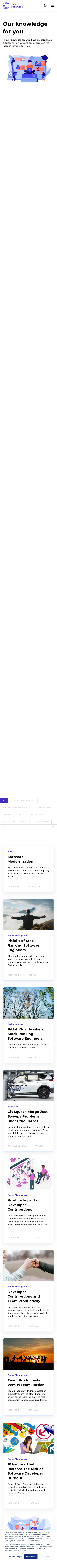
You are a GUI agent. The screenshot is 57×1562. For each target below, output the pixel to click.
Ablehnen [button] (45, 1556)
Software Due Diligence (15, 807)
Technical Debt (43, 807)
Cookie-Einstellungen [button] (14, 1556)
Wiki (21, 815)
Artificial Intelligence (15, 822)
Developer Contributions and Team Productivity (24, 1296)
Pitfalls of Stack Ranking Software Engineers (23, 945)
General (7, 815)
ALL (4, 800)
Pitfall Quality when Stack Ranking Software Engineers (25, 1033)
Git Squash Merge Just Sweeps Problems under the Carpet (28, 1116)
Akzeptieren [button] (30, 1556)
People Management (24, 800)
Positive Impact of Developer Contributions (24, 1204)
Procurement (42, 822)
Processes (36, 815)
